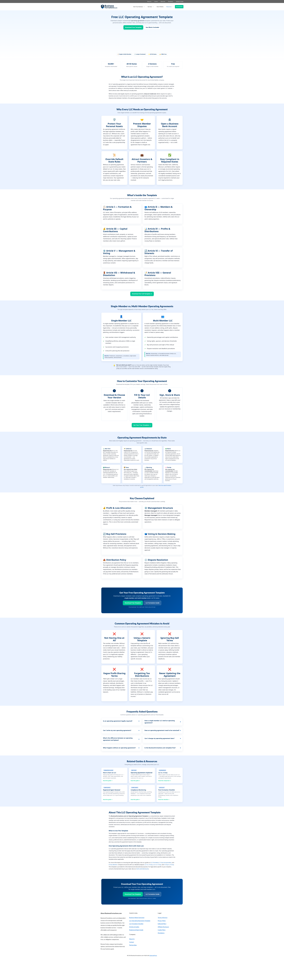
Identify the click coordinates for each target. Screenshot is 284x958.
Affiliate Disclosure (163, 927)
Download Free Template (133, 27)
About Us (149, 1)
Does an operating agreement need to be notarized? (162, 730)
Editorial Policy (162, 924)
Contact (156, 1)
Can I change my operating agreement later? (160, 738)
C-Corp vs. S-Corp (169, 864)
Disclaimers (170, 1)
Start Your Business (138, 6)
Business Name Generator (136, 917)
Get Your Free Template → (142, 425)
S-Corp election (113, 864)
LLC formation (155, 862)
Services (150, 6)
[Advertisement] (142, 41)
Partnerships (133, 945)
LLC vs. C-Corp (157, 864)
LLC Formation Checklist (136, 924)
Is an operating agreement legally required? (117, 721)
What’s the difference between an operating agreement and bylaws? (117, 739)
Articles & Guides (179, 1)
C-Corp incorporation (165, 862)
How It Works (160, 6)
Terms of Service (162, 917)
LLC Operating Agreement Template (139, 920)
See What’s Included (152, 27)
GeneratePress (153, 955)
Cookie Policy (162, 930)
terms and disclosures (142, 869)
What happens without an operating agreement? (119, 748)
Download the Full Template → (142, 294)
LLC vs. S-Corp (149, 864)
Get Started (179, 6)
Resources (163, 1)
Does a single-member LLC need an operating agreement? (160, 722)
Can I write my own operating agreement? (117, 730)
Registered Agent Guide (136, 930)
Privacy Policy (162, 920)
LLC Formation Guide (152, 603)
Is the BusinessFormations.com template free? (160, 748)
